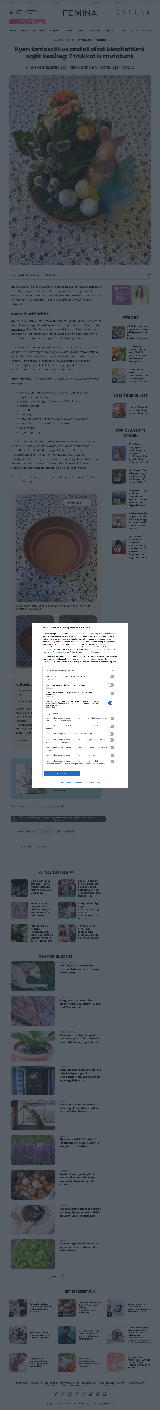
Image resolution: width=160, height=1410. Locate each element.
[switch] (111, 676)
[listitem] (80, 670)
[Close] (123, 627)
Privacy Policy (94, 783)
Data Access (80, 783)
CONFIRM (62, 773)
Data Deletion (65, 783)
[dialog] (80, 705)
